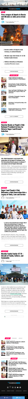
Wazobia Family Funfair (15, 293)
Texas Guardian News (10, 22)
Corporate (3, 390)
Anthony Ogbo (9, 261)
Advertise (25, 390)
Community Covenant (10, 390)
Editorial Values (19, 390)
